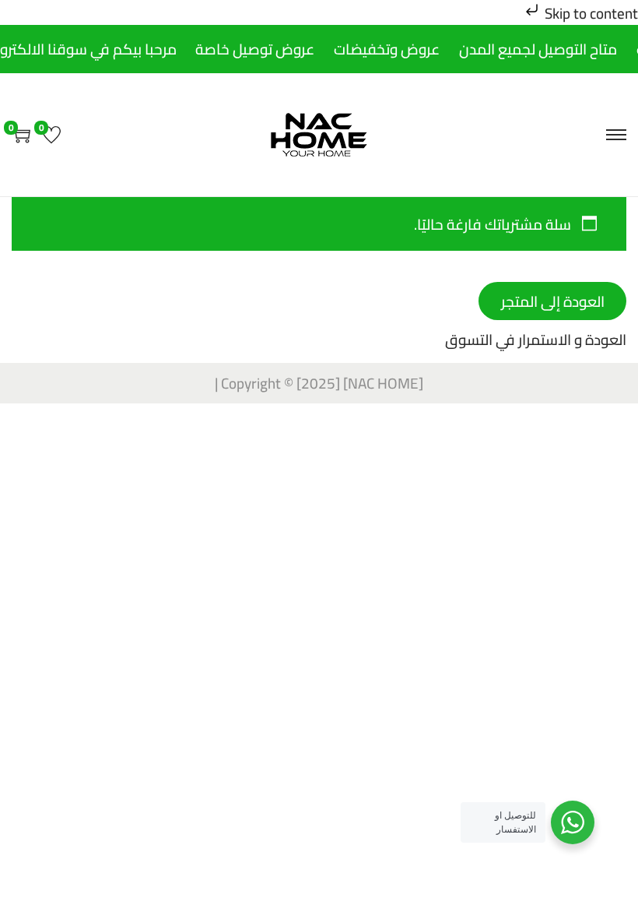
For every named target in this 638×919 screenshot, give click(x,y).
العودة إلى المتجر (553, 301)
